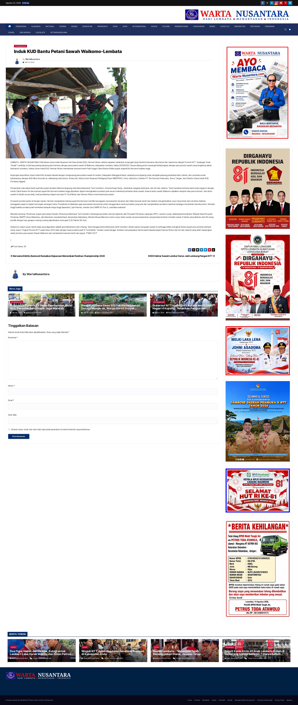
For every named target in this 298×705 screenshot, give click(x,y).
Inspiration (239, 26)
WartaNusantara (32, 59)
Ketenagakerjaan (59, 32)
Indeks (214, 700)
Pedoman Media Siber (265, 700)
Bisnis (212, 26)
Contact (197, 700)
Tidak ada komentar (42, 658)
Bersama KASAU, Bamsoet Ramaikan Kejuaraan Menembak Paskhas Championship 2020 (59, 256)
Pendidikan (21, 26)
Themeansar (48, 700)
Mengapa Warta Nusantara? (245, 700)
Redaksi (289, 700)
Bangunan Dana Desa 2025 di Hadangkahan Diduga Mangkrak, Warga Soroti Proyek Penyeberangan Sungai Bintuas (110, 308)
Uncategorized (20, 46)
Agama (74, 26)
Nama (11, 386)
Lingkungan (198, 26)
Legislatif (40, 32)
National (50, 26)
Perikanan (269, 26)
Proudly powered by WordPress (17, 700)
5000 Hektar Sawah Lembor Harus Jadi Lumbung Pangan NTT (180, 256)
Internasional (139, 26)
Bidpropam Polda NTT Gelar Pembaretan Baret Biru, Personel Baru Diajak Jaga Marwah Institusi (41, 308)
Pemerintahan (181, 26)
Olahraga (36, 26)
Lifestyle (224, 26)
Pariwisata (102, 26)
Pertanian (255, 26)
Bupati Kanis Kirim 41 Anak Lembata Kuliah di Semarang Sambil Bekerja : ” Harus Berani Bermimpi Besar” (255, 654)
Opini (115, 26)
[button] (285, 29)
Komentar (13, 337)
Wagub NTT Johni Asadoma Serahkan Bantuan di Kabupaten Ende (112, 652)
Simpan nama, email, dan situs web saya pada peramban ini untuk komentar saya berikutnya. (50, 429)
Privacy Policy (279, 700)
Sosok (154, 26)
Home (190, 700)
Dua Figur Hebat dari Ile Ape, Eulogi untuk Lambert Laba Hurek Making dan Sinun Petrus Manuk (40, 654)
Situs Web (12, 415)
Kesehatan (87, 26)
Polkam (166, 26)
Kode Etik (222, 700)
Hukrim (62, 26)
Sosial (11, 32)
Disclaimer (205, 700)
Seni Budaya (25, 32)
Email (11, 400)
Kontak (229, 700)
